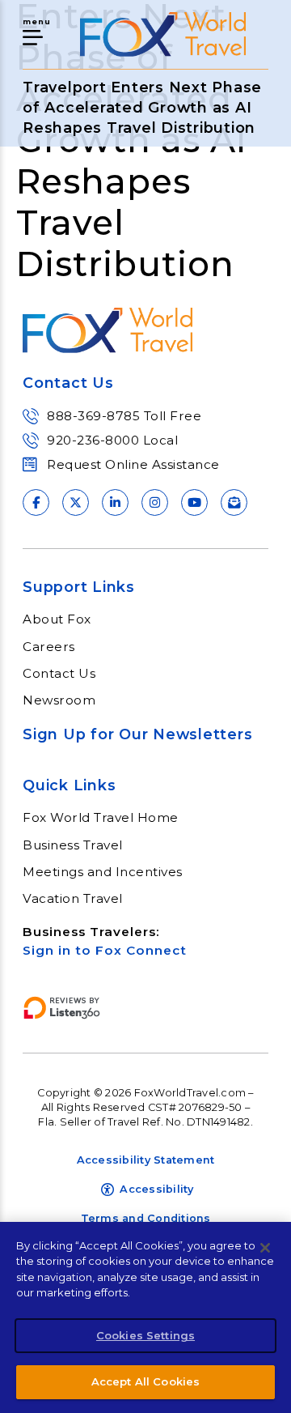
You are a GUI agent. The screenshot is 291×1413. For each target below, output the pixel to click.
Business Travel (73, 845)
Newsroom (59, 700)
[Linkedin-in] (115, 502)
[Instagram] (154, 502)
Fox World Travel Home (101, 818)
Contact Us (59, 673)
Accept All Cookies (145, 1381)
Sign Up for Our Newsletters (137, 734)
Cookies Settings (145, 1335)
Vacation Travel (73, 899)
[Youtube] (194, 502)
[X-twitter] (75, 502)
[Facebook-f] (36, 502)
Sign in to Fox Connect (105, 950)
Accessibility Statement (146, 1160)
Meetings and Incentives (103, 872)
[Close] (265, 1248)
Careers (49, 647)
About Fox (57, 619)
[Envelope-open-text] (234, 502)
